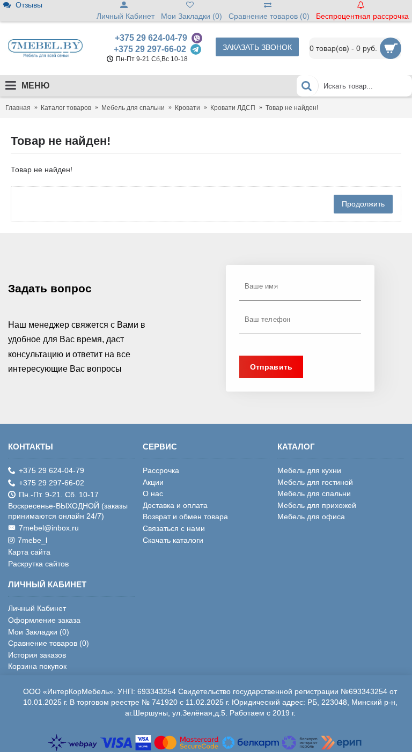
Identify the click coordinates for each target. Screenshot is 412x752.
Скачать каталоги (173, 540)
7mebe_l (32, 540)
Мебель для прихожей (316, 505)
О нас (153, 493)
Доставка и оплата (175, 505)
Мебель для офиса (311, 516)
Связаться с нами (174, 528)
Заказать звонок (257, 47)
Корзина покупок (37, 666)
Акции (153, 482)
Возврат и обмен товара (185, 516)
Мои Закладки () (38, 632)
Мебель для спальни (314, 493)
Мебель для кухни (309, 470)
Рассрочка (161, 470)
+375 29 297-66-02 (150, 49)
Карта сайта (29, 552)
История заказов (37, 655)
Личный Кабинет (37, 608)
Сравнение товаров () (48, 643)
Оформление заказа (44, 620)
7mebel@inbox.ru (49, 528)
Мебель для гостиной (315, 482)
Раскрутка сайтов (38, 563)
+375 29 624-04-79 (151, 37)
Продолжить (363, 204)
